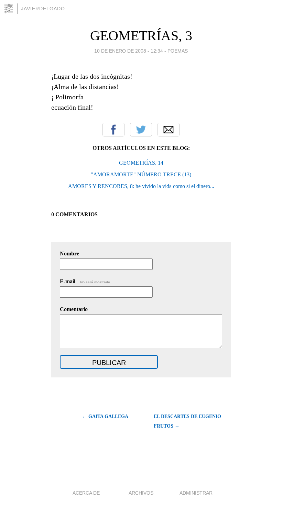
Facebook (113, 129)
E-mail (85, 281)
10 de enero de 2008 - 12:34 (128, 51)
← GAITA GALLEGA (105, 416)
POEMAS (177, 51)
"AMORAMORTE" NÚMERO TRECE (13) (141, 174)
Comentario (74, 309)
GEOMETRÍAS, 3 (141, 35)
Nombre (69, 253)
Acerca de (86, 493)
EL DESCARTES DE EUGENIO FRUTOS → (187, 421)
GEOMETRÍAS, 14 (141, 163)
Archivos (141, 493)
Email (169, 129)
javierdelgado (43, 8)
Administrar (196, 493)
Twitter (141, 129)
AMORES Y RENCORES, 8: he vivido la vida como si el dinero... (141, 186)
